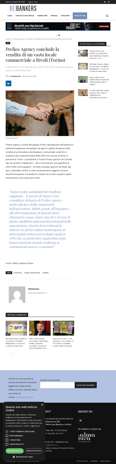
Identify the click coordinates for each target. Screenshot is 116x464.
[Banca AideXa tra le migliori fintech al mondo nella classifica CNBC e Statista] (83, 79)
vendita (46, 273)
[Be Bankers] (25, 9)
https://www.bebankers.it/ (37, 293)
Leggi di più (35, 426)
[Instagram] (108, 2)
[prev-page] (7, 355)
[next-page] (12, 355)
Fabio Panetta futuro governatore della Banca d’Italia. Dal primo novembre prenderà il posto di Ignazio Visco (38, 343)
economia (18, 273)
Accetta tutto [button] (14, 451)
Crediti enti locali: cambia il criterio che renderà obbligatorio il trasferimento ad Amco (99, 94)
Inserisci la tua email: (50, 380)
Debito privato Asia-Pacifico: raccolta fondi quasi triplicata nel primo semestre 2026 (99, 54)
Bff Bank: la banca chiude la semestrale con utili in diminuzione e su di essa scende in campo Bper (16, 342)
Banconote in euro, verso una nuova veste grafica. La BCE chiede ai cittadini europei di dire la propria (63, 342)
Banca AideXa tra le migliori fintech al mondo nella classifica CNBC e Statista (99, 80)
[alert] (24, 431)
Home (8, 39)
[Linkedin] (104, 2)
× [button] (42, 405)
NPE (8, 43)
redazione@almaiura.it (48, 445)
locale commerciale (32, 273)
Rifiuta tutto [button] (34, 451)
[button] (107, 16)
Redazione (16, 76)
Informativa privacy (24, 397)
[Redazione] (7, 76)
